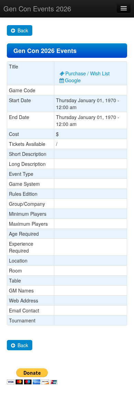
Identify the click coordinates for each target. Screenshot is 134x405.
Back (22, 30)
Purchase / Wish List (87, 73)
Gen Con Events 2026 (37, 8)
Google (73, 80)
